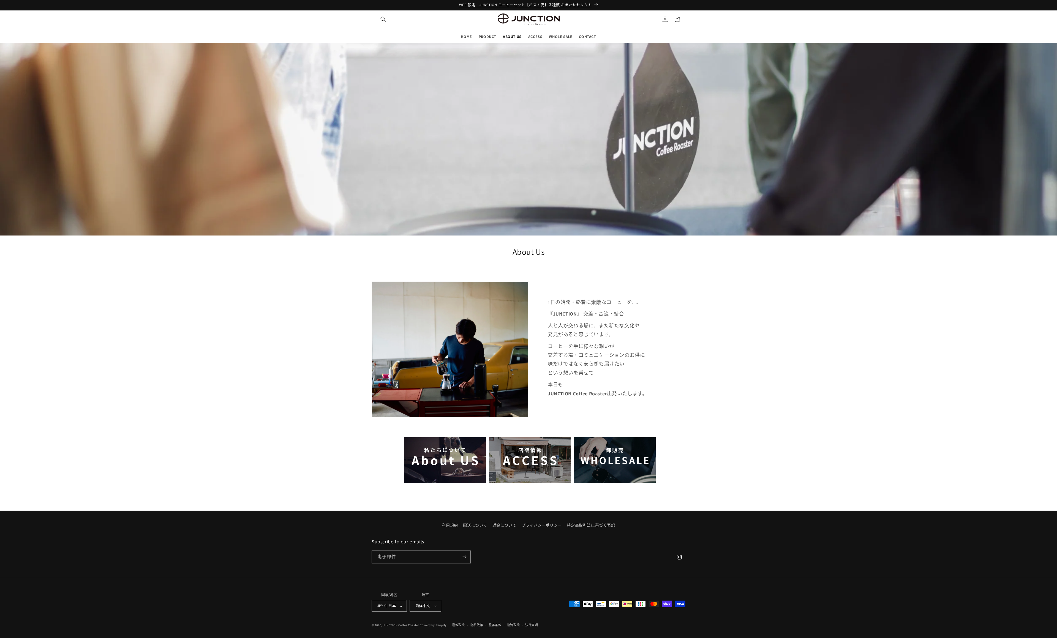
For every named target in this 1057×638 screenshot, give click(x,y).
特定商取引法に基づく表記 (591, 525)
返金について (504, 525)
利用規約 (450, 525)
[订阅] (464, 556)
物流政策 (513, 625)
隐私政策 (476, 625)
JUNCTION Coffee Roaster (401, 625)
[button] (383, 19)
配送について (475, 525)
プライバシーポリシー (542, 525)
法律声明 (531, 625)
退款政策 (458, 625)
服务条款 (495, 625)
